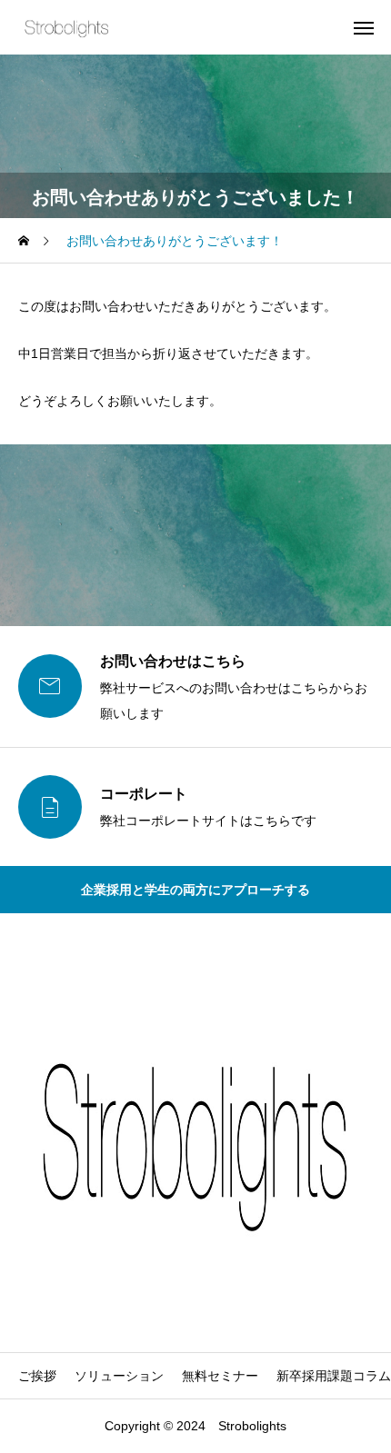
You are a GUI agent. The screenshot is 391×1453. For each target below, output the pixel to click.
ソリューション (119, 1375)
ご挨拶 (37, 1375)
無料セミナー (220, 1375)
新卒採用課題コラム (333, 1375)
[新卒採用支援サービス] (66, 27)
